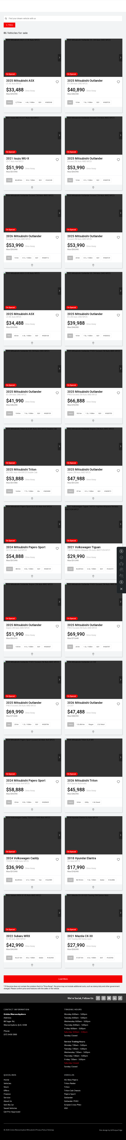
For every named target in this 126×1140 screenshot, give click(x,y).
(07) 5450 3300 (10, 1034)
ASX (66, 1108)
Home (6, 1079)
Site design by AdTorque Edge (110, 1130)
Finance (7, 1094)
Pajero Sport (70, 1094)
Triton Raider (70, 1083)
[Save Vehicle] (57, 82)
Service (7, 1097)
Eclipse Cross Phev (72, 1104)
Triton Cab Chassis (72, 1090)
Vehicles (7, 1083)
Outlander (68, 1097)
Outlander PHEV (71, 1101)
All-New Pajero (71, 1079)
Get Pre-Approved (12, 1111)
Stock (6, 1087)
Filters (10, 25)
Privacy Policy (41, 1130)
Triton (67, 1087)
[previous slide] (5, 57)
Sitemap (50, 1130)
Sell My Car (9, 1104)
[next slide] (59, 57)
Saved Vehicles (10, 1108)
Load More (63, 979)
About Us (8, 1101)
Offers (6, 1090)
